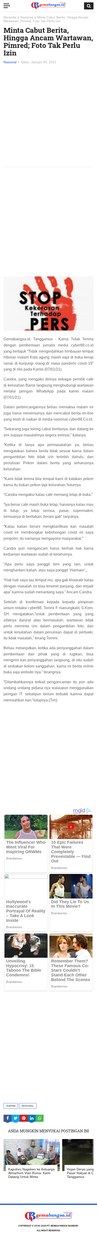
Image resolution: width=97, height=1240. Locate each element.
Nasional (26, 17)
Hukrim (10, 1106)
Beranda (10, 17)
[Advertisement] (48, 116)
